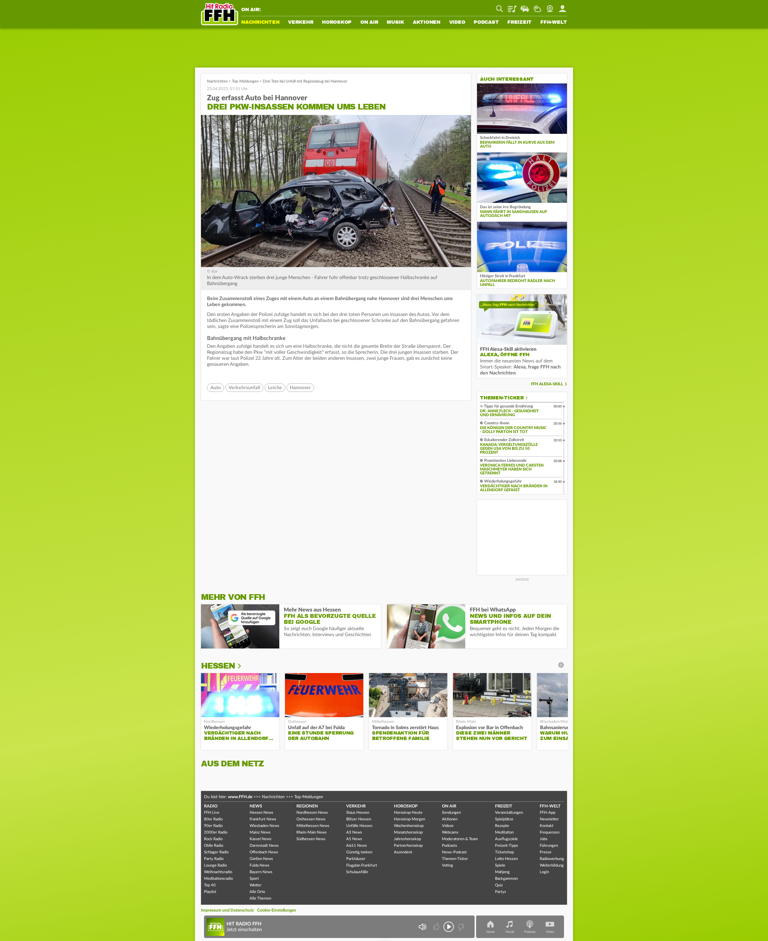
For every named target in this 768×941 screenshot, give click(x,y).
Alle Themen (260, 898)
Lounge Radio (215, 865)
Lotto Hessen (506, 859)
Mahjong (502, 872)
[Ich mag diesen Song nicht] (460, 926)
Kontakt (547, 826)
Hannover (300, 387)
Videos (448, 826)
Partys (500, 892)
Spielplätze (504, 819)
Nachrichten (260, 22)
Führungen (549, 846)
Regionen (307, 806)
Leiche (275, 387)
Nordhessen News (312, 813)
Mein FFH (562, 6)
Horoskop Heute (408, 813)
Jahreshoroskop (407, 839)
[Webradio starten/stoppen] (448, 926)
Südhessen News (311, 839)
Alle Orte (257, 892)
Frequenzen (550, 832)
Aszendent (403, 852)
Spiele (500, 865)
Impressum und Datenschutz (227, 910)
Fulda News (259, 865)
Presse (545, 852)
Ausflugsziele (506, 839)
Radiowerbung (552, 859)
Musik (395, 22)
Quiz (499, 885)
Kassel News (261, 839)
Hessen (218, 666)
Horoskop (337, 22)
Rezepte (502, 826)
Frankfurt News (263, 819)
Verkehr (300, 22)
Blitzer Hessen (358, 819)
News (256, 806)
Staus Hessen (357, 813)
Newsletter (549, 819)
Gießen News (261, 859)
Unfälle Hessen (359, 826)
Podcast (486, 22)
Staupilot (524, 6)
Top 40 (210, 885)
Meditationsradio (218, 879)
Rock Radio (213, 839)
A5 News (354, 839)
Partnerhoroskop (408, 846)
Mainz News (260, 832)
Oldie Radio (213, 846)
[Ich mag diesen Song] (437, 926)
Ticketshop (504, 852)
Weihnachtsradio (218, 872)
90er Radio (213, 826)
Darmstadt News (264, 846)
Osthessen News (311, 819)
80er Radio (213, 819)
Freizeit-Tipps (506, 846)
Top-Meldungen (245, 81)
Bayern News (261, 872)
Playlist (512, 6)
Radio (211, 806)
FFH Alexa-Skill (547, 384)
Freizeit (519, 22)
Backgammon (506, 879)
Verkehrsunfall (244, 387)
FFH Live (211, 813)
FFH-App (547, 813)
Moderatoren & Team (460, 839)
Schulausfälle (357, 872)
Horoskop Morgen (409, 819)
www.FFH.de (240, 797)
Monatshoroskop (408, 832)
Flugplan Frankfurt (361, 865)
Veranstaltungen (509, 813)
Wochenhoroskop (409, 826)
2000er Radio (215, 832)
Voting (447, 865)
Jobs (544, 839)
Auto (215, 387)
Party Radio (214, 859)
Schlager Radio (216, 852)
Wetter (537, 6)
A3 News (354, 832)
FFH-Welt (553, 22)
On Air (369, 22)
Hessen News (261, 813)
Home (490, 931)
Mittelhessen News (312, 826)
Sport (254, 879)
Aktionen (426, 22)
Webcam (549, 6)
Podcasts (449, 846)
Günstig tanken (359, 852)
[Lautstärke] (422, 926)
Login (544, 872)
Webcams (450, 832)
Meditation (504, 832)
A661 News (356, 846)
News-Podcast (454, 852)
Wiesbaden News (264, 826)
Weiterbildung (552, 865)
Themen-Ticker (502, 398)
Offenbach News (264, 852)
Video (457, 22)
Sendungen (451, 813)
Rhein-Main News (311, 832)
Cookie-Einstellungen (276, 910)
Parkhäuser (355, 859)
